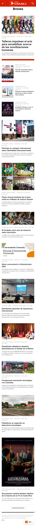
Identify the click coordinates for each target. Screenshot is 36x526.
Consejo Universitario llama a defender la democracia (24, 70)
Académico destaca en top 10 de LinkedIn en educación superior (24, 108)
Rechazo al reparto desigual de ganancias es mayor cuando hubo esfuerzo (24, 93)
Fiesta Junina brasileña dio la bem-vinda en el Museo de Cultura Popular (17, 198)
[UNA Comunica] (18, 3)
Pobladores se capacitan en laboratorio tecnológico (13, 424)
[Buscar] (33, 3)
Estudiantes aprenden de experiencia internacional (17, 309)
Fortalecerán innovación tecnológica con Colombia (17, 381)
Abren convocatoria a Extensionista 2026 (16, 265)
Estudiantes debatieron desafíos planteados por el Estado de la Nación (17, 347)
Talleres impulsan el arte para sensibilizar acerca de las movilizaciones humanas (17, 45)
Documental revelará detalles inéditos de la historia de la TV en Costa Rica (17, 494)
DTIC (24, 518)
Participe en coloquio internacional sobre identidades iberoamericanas (16, 149)
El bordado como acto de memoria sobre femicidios (16, 231)
